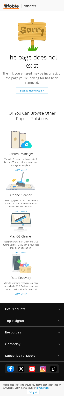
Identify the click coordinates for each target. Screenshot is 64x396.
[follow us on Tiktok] (53, 369)
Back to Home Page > (32, 90)
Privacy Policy (42, 387)
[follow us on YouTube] (32, 369)
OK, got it (33, 392)
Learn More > (21, 169)
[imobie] (19, 6)
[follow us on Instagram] (43, 369)
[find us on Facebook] (10, 369)
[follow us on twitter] (21, 369)
